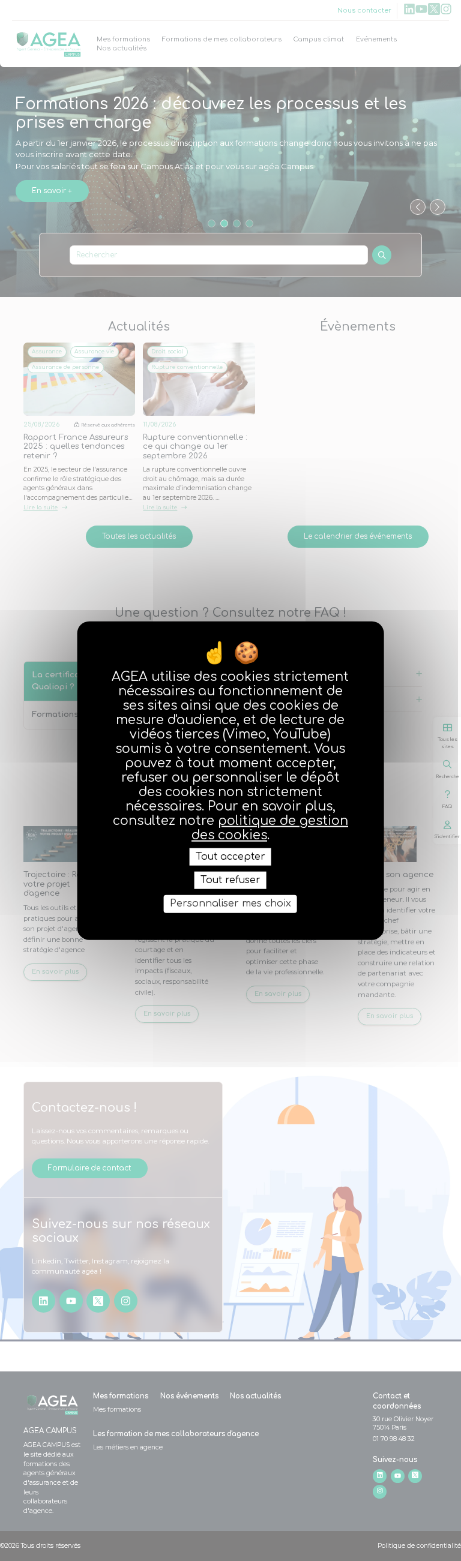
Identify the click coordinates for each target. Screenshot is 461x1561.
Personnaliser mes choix (230, 903)
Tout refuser (230, 880)
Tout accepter (230, 856)
